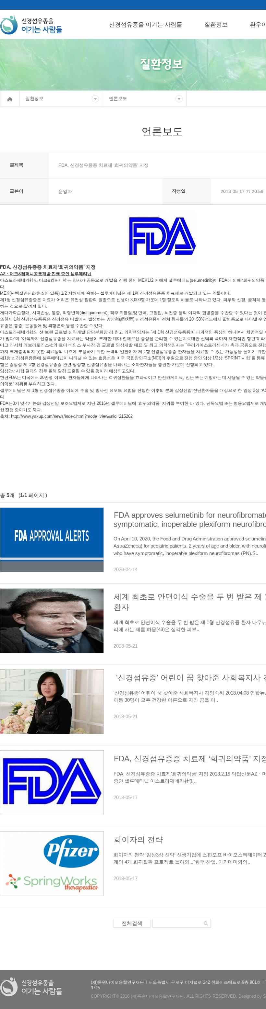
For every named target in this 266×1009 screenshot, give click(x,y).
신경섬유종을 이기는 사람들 (145, 24)
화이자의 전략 (138, 839)
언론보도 (118, 98)
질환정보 (216, 24)
